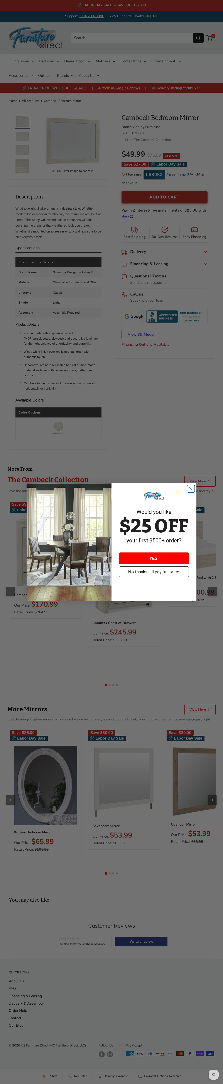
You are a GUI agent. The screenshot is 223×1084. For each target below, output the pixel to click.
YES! (154, 558)
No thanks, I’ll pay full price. (154, 571)
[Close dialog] (191, 488)
